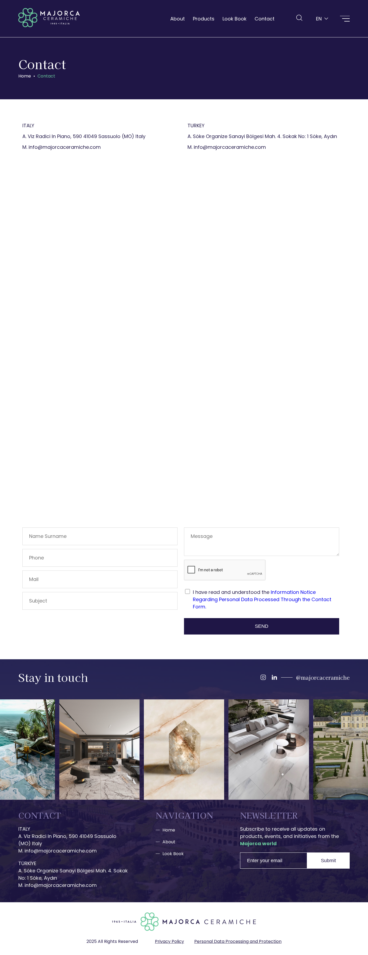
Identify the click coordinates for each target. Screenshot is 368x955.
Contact (265, 18)
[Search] (299, 18)
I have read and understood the (262, 599)
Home (168, 830)
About (177, 18)
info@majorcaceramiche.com (65, 147)
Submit (328, 860)
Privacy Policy (169, 941)
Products (203, 18)
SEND (261, 626)
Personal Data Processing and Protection (238, 941)
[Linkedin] (274, 677)
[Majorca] (49, 18)
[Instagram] (263, 677)
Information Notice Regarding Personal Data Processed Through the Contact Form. (262, 599)
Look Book (235, 18)
